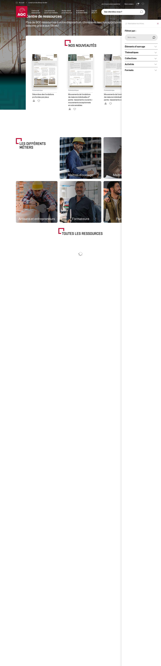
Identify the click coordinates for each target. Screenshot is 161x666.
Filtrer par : (130, 31)
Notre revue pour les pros (67, 12)
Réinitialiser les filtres (136, 23)
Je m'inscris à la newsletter (110, 4)
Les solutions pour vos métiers (51, 12)
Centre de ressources (35, 12)
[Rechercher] (141, 12)
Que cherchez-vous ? (113, 12)
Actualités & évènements (81, 12)
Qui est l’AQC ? (94, 12)
